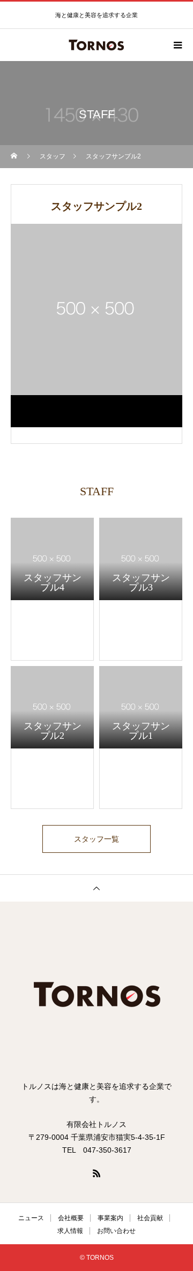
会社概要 (71, 1218)
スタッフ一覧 (96, 839)
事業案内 (110, 1218)
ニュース (31, 1218)
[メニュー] (177, 45)
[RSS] (96, 1173)
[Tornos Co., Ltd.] (96, 995)
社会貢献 (150, 1218)
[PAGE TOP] (96, 888)
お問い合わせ (116, 1231)
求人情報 (70, 1231)
